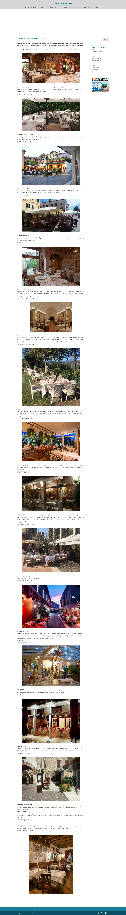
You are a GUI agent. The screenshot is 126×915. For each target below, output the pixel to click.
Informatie (88, 7)
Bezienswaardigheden (36, 7)
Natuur (93, 56)
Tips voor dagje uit (96, 60)
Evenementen (95, 69)
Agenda (98, 7)
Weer (93, 49)
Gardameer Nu (34, 913)
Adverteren (20, 909)
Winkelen (77, 7)
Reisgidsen (94, 63)
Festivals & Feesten (96, 58)
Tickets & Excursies (96, 72)
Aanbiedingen (95, 67)
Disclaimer (27, 909)
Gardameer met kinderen (98, 51)
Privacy (33, 909)
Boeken (93, 65)
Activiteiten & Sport (96, 54)
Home (24, 7)
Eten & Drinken (65, 7)
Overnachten (52, 7)
